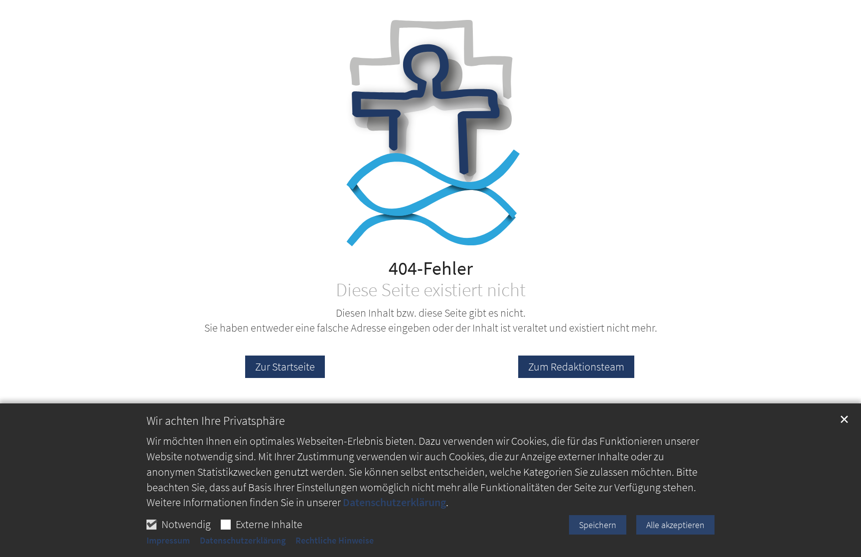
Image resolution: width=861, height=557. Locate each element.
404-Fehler (431, 268)
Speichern (597, 525)
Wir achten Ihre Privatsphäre (215, 420)
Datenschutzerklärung (394, 502)
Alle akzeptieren (675, 525)
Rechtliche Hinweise (334, 540)
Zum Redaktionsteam (576, 366)
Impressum (168, 540)
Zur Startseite (285, 366)
